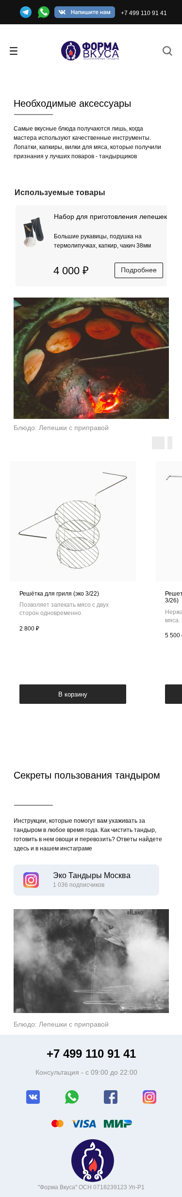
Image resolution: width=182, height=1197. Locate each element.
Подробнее (139, 270)
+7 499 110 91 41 (144, 13)
